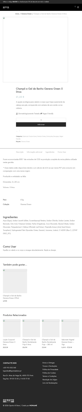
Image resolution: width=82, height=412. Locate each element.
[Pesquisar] (71, 7)
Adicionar (41, 124)
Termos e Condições (49, 376)
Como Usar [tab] (62, 152)
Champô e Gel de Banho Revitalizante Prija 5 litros (29, 342)
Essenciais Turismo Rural (29, 136)
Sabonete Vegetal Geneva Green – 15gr (68, 342)
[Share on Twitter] (24, 130)
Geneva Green (26, 14)
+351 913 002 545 (9, 368)
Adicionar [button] (5, 301)
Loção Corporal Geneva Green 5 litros (9, 342)
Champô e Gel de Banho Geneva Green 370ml (12, 296)
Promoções (49, 136)
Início (17, 14)
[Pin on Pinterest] (27, 130)
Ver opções (64, 347)
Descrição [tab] (20, 152)
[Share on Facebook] (21, 130)
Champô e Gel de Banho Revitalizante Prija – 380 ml (49, 342)
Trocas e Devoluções (49, 366)
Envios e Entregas (48, 363)
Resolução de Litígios (49, 379)
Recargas (56, 136)
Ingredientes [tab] (50, 152)
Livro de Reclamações (50, 383)
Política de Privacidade (50, 369)
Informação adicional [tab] (34, 152)
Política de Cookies (49, 373)
